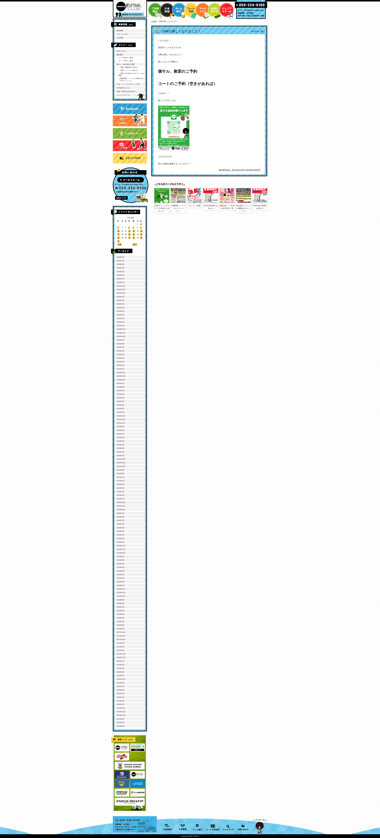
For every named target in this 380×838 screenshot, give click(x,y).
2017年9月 (120, 643)
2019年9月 (120, 556)
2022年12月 (121, 416)
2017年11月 (121, 636)
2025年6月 (120, 308)
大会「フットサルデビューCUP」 (129, 84)
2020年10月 (121, 509)
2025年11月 (121, 289)
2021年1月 (120, 499)
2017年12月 (121, 632)
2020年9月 (120, 513)
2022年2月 (120, 452)
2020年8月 (120, 517)
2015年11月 (121, 679)
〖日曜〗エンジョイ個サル (128, 70)
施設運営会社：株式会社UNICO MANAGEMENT (240, 170)
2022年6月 (120, 437)
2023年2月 (120, 408)
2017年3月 (120, 650)
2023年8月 (120, 387)
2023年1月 (120, 412)
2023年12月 (121, 372)
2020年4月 (120, 531)
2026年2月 (120, 279)
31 (118, 241)
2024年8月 (120, 344)
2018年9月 (120, 600)
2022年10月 (121, 423)
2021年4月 (120, 488)
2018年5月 (120, 614)
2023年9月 (120, 383)
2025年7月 (120, 304)
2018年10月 (121, 596)
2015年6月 (120, 690)
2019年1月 (120, 585)
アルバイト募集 (194, 206)
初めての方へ (121, 51)
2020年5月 (120, 528)
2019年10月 (121, 553)
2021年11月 (121, 463)
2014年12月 (121, 708)
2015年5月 (120, 693)
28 (134, 238)
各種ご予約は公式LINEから (127, 91)
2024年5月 (120, 354)
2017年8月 (120, 647)
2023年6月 (120, 394)
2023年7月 (120, 391)
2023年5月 (120, 398)
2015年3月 (120, 697)
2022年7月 (120, 434)
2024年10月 (121, 336)
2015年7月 (120, 686)
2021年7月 (120, 477)
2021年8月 (120, 473)
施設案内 (120, 55)
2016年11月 (121, 657)
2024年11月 (121, 333)
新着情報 (120, 30)
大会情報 (120, 38)
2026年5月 (120, 268)
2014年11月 (121, 712)
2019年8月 (120, 560)
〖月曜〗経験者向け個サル (128, 67)
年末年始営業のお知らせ (211, 207)
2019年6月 (120, 567)
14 (134, 231)
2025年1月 (120, 325)
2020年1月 (120, 542)
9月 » (135, 244)
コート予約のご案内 (125, 61)
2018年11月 (121, 592)
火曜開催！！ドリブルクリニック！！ (178, 208)
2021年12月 (121, 459)
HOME (153, 21)
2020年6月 (120, 524)
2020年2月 (120, 538)
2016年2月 (120, 675)
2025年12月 (121, 286)
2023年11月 (121, 376)
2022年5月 (120, 441)
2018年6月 (120, 611)
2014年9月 (120, 719)
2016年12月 (121, 654)
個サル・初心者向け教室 (126, 64)
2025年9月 (120, 297)
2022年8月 (120, 430)
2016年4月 (120, 668)
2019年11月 (121, 549)
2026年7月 (120, 261)
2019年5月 (120, 571)
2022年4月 (120, 445)
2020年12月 (121, 502)
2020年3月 (120, 535)
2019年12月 (121, 546)
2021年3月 (120, 491)
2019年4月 (120, 574)
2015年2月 (120, 701)
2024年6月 (120, 351)
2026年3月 (120, 275)
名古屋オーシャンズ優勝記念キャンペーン (243, 208)
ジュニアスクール (123, 95)
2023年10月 (121, 380)
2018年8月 (120, 603)
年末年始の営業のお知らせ (260, 207)
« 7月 (119, 244)
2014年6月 (120, 726)
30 (141, 238)
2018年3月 (120, 621)
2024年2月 (120, 365)
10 (118, 231)
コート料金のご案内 (125, 57)
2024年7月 (120, 347)
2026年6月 (120, 264)
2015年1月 (120, 704)
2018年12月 (121, 589)
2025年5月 (120, 311)
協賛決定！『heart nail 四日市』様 (227, 207)
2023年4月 (120, 401)
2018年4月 (120, 618)
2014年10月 (121, 715)
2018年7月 (120, 607)
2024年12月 (121, 329)
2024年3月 (120, 362)
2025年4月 (120, 315)
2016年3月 (120, 672)
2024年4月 (120, 358)
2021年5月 (120, 484)
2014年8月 (120, 722)
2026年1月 (120, 282)
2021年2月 (120, 495)
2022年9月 (120, 426)
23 (141, 234)
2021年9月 (120, 470)
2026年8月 (120, 257)
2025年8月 (120, 300)
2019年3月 (120, 578)
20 (129, 234)
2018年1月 (120, 629)
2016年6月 (120, 665)
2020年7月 (120, 520)
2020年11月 (121, 506)
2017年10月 (121, 639)
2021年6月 (120, 481)
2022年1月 (120, 455)
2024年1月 (120, 369)
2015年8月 (120, 683)
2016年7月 (120, 661)
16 (141, 231)
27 (129, 238)
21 (134, 234)
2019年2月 (120, 582)
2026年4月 (120, 271)
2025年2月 (120, 322)
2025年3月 (120, 318)
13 (129, 231)
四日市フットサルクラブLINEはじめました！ (162, 208)
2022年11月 (121, 419)
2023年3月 (120, 405)
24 (118, 238)
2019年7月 (120, 564)
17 (118, 234)
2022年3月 (120, 448)
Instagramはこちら (123, 88)
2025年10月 (121, 293)
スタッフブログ (122, 34)
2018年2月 (120, 625)
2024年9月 (120, 340)
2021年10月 (121, 466)
